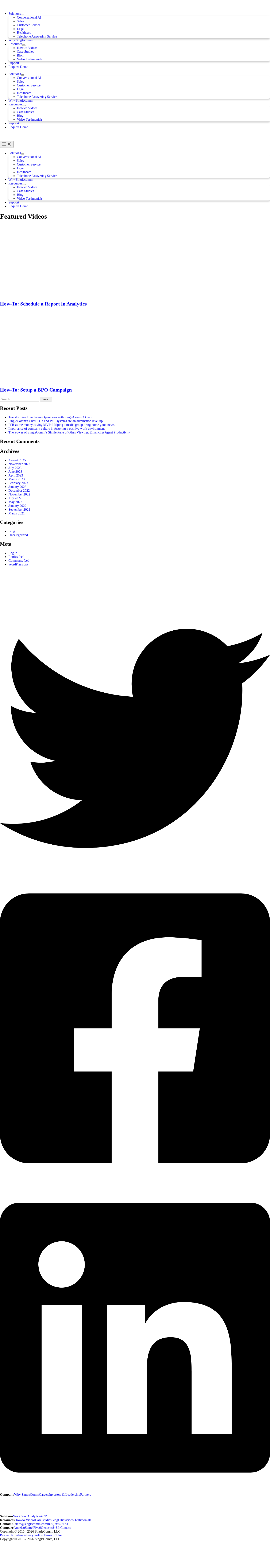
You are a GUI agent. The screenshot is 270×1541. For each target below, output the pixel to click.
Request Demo (18, 67)
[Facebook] (135, 1181)
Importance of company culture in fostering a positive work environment (56, 428)
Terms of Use (53, 1535)
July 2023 (15, 468)
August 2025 (17, 460)
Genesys (46, 1527)
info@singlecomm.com (31, 1524)
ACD (43, 1516)
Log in (12, 553)
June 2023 (15, 471)
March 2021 (16, 513)
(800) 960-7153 (57, 1524)
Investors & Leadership (64, 1494)
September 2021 (19, 509)
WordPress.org (18, 564)
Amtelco (19, 1527)
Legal (20, 29)
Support (13, 63)
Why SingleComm (26, 1494)
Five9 (37, 1527)
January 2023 (17, 487)
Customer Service (28, 25)
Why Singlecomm (20, 40)
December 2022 (19, 490)
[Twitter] (135, 872)
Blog (20, 55)
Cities (62, 1520)
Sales (20, 21)
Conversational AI (29, 17)
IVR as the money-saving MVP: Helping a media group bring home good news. (61, 425)
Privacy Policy (33, 1535)
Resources (15, 44)
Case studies (43, 1520)
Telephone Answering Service (37, 36)
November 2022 (19, 494)
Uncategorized (18, 535)
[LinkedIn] (135, 1491)
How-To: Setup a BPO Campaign (36, 390)
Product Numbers (11, 1535)
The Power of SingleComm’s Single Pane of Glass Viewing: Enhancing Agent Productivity (69, 432)
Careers (44, 1494)
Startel (29, 1527)
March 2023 (16, 479)
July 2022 (15, 498)
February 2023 (18, 483)
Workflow (20, 1516)
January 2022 (17, 505)
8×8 (55, 1527)
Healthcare (24, 32)
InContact (64, 1527)
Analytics (33, 1516)
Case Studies (25, 51)
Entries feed (16, 557)
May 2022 (15, 502)
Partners (85, 1494)
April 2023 (15, 475)
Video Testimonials (29, 59)
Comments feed (18, 560)
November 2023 (19, 464)
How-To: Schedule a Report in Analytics (43, 304)
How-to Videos (27, 48)
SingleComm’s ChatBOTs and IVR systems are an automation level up (55, 421)
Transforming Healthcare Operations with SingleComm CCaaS (50, 417)
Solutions (14, 13)
